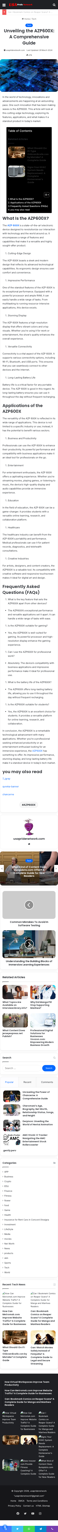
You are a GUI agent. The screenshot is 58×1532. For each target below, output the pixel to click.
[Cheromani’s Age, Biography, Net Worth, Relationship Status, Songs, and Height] (11, 1110)
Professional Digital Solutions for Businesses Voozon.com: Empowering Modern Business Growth (42, 1038)
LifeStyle (8, 1229)
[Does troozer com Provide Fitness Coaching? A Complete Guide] (29, 1467)
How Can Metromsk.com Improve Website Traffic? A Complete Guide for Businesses (14, 1318)
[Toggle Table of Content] (45, 194)
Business (8, 1176)
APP (6, 1172)
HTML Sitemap (43, 1505)
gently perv (9, 1150)
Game (7, 1210)
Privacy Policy (14, 1505)
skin (6, 1258)
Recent (27, 1082)
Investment (10, 1224)
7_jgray (6, 778)
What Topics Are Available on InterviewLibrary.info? (14, 1005)
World (7, 1272)
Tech (34, 19)
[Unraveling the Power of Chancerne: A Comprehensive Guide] (11, 1096)
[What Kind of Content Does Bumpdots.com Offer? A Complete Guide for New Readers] (47, 1469)
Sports (7, 1263)
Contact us (28, 1505)
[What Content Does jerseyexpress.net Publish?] (15, 1020)
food (6, 1205)
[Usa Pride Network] (20, 4)
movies (7, 1239)
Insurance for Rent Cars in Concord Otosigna (26, 1219)
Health (7, 1215)
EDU (6, 1186)
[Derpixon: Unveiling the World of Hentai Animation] (11, 1125)
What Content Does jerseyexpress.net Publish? (13, 1033)
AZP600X (37, 750)
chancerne (8, 794)
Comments (47, 1082)
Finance (8, 1191)
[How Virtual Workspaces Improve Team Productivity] (10, 1417)
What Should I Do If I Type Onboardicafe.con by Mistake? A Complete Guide (38, 154)
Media (7, 1234)
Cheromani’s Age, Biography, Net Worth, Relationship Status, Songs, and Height (38, 1110)
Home (27, 19)
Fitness (7, 1196)
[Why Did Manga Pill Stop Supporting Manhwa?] (43, 992)
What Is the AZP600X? (22, 199)
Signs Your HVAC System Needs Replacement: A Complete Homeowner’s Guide (36, 175)
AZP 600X (13, 225)
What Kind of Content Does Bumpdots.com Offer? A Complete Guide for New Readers (29, 871)
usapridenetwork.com (15, 50)
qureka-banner (10, 786)
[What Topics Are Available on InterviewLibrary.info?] (15, 992)
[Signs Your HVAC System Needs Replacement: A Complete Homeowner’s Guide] (16, 171)
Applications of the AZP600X (25, 202)
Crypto (7, 1181)
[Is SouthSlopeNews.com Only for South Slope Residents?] (10, 1465)
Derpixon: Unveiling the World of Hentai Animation (38, 1123)
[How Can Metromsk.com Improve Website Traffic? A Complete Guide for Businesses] (14, 1300)
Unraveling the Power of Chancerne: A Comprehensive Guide (36, 1095)
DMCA (21, 1501)
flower (7, 1200)
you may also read (20, 209)
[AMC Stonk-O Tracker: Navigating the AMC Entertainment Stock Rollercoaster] (11, 1139)
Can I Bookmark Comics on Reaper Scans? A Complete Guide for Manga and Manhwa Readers (43, 1318)
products (8, 1253)
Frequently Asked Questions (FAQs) (29, 206)
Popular (9, 1082)
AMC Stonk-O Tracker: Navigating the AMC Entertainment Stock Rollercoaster (35, 1139)
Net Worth (9, 1243)
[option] (29, 868)
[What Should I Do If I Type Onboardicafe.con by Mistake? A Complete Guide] (16, 152)
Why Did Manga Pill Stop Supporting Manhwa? (41, 1005)
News (7, 1248)
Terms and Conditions (37, 1501)
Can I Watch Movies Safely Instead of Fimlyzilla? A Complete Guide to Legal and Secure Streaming (42, 1355)
